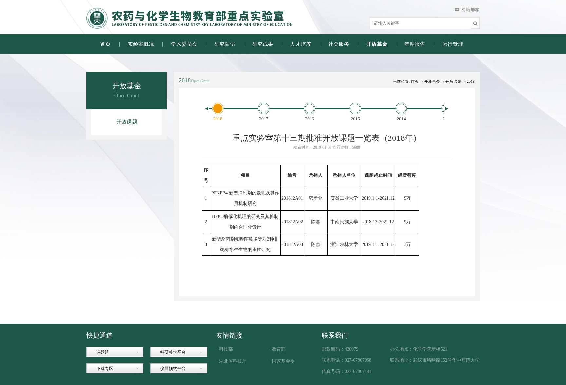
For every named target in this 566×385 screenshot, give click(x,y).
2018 (471, 81)
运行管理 (452, 44)
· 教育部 (277, 349)
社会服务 (338, 44)
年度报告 (414, 44)
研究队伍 (224, 44)
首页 (105, 44)
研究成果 (262, 44)
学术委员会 (184, 44)
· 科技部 (224, 349)
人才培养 (300, 44)
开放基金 (376, 44)
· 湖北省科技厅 (231, 361)
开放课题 (126, 122)
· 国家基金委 (282, 361)
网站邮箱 (470, 9)
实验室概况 (141, 44)
